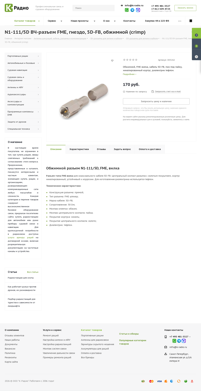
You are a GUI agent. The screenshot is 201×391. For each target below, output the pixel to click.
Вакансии (10, 348)
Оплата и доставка (91, 353)
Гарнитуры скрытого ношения (97, 344)
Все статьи (32, 272)
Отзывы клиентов (14, 335)
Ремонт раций (51, 335)
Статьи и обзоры (129, 333)
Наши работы (12, 340)
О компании (12, 329)
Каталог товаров (91, 329)
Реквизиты (10, 357)
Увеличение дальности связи (59, 353)
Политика (10, 353)
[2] (127, 60)
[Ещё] (179, 21)
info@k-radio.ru (134, 5)
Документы (11, 344)
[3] (130, 60)
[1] (124, 60)
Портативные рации (92, 335)
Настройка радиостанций (57, 344)
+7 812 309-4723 (160, 9)
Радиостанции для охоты (21, 277)
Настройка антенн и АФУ (56, 340)
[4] (133, 60)
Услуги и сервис (52, 329)
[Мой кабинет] (190, 20)
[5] (136, 60)
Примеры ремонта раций (57, 357)
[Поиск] (110, 8)
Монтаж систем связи (54, 348)
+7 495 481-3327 (160, 5)
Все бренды (87, 357)
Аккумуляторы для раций (95, 348)
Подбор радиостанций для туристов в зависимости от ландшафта (21, 302)
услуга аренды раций (20, 237)
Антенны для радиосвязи (95, 340)
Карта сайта (11, 361)
